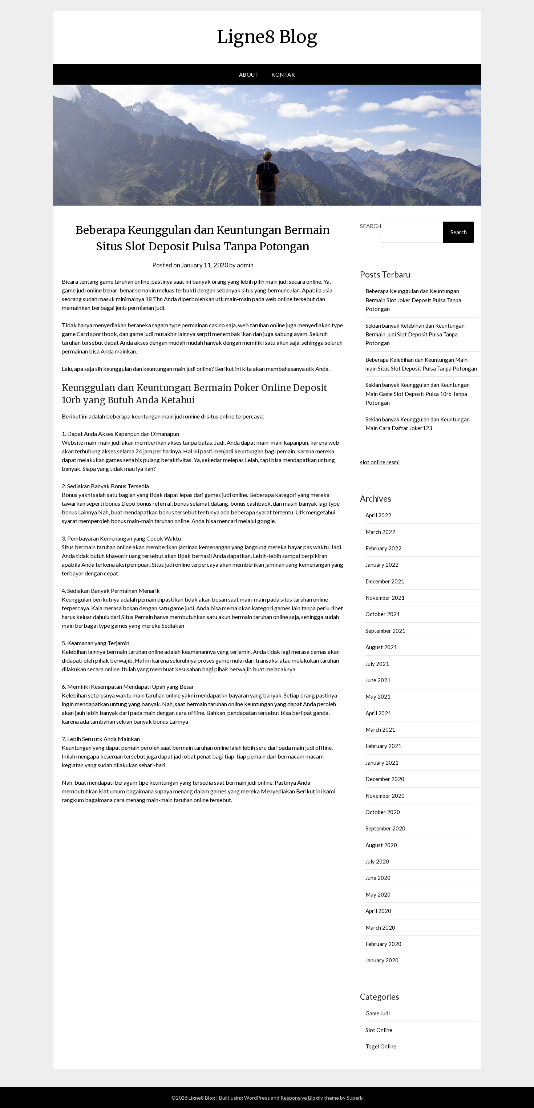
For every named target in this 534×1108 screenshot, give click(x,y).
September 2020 (385, 828)
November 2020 (385, 795)
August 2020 (381, 845)
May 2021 (378, 696)
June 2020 (378, 877)
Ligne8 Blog (267, 37)
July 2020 (377, 861)
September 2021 (385, 630)
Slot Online (378, 1030)
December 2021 (384, 581)
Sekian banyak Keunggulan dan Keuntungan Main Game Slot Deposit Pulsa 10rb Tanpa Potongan (417, 393)
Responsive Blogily (301, 1098)
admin (245, 265)
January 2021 (382, 762)
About (249, 74)
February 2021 (383, 746)
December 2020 (384, 779)
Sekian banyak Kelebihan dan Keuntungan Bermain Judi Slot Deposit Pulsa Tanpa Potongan (415, 334)
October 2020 (382, 812)
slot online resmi (380, 462)
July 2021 (377, 663)
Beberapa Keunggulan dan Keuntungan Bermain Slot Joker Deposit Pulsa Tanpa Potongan (413, 300)
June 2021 (378, 680)
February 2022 (383, 548)
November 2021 (385, 597)
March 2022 (380, 532)
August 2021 (381, 647)
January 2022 (382, 564)
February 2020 (383, 944)
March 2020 (380, 927)
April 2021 (378, 713)
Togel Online (380, 1046)
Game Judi (377, 1013)
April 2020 (378, 910)
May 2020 (378, 894)
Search (370, 226)
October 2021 (382, 614)
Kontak (283, 74)
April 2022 (378, 515)
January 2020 (382, 960)
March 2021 (380, 729)
